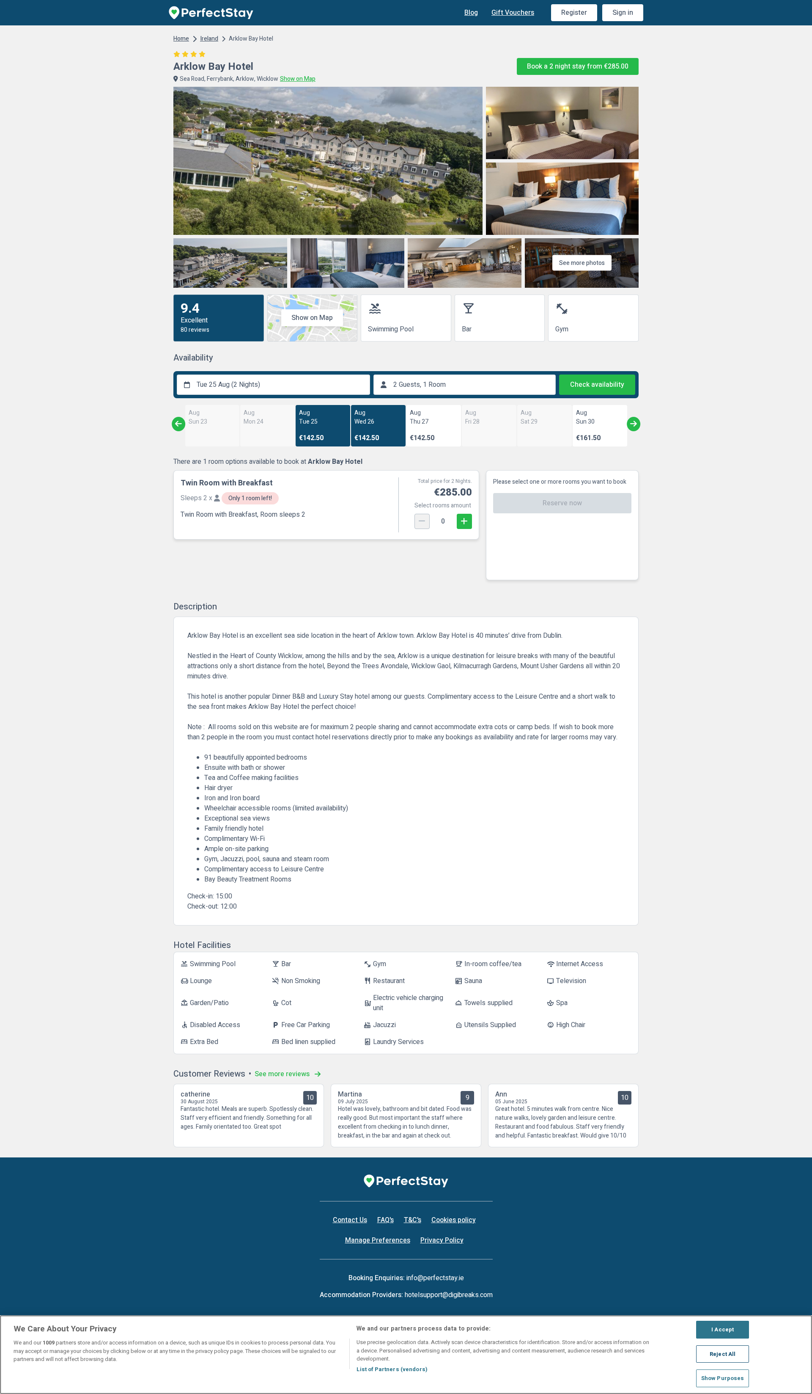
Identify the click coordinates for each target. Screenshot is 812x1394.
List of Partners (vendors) (392, 1369)
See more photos (582, 263)
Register (574, 13)
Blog (471, 13)
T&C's (412, 1220)
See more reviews (283, 1074)
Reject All (722, 1354)
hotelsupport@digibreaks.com (449, 1295)
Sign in (622, 13)
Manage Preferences (377, 1240)
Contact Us (350, 1220)
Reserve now (562, 503)
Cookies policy (453, 1220)
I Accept (722, 1329)
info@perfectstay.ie (435, 1278)
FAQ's (385, 1220)
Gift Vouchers (512, 13)
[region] (406, 1354)
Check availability (597, 385)
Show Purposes (722, 1378)
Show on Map (312, 318)
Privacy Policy (442, 1240)
